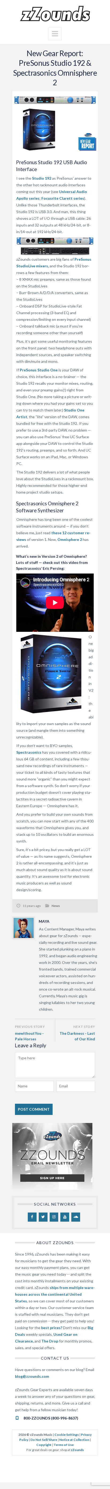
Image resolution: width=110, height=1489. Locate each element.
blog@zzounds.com (32, 1376)
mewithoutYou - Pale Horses (29, 1036)
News (56, 906)
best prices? (51, 1327)
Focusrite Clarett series (62, 198)
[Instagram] (54, 1217)
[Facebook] (32, 1217)
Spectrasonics (28, 752)
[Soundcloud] (75, 1217)
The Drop (49, 1341)
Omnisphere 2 (69, 539)
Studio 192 (41, 178)
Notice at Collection (74, 1440)
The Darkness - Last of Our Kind (77, 1036)
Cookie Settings (66, 1435)
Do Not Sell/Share (43, 1440)
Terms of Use (64, 1445)
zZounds (77, 1450)
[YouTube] (64, 1217)
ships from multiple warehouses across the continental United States (55, 1294)
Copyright (44, 1445)
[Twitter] (43, 1217)
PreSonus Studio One (39, 370)
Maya (44, 921)
